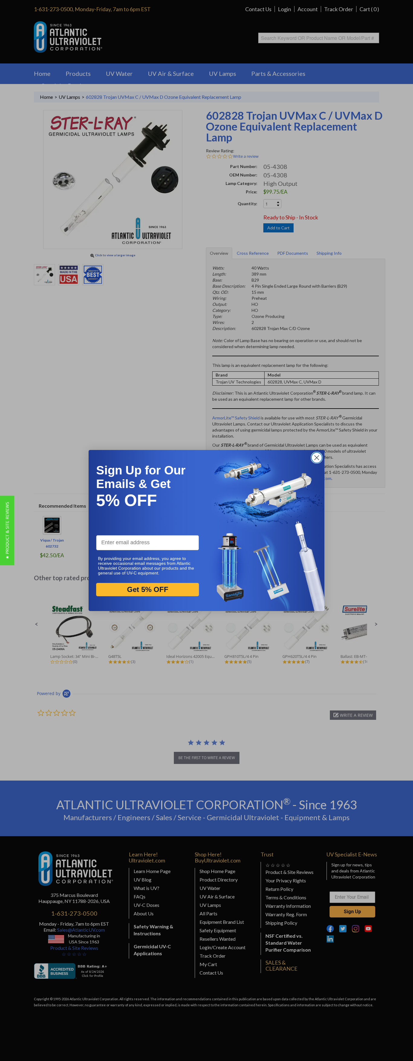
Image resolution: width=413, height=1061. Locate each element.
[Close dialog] (316, 457)
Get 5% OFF (147, 589)
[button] (7, 530)
